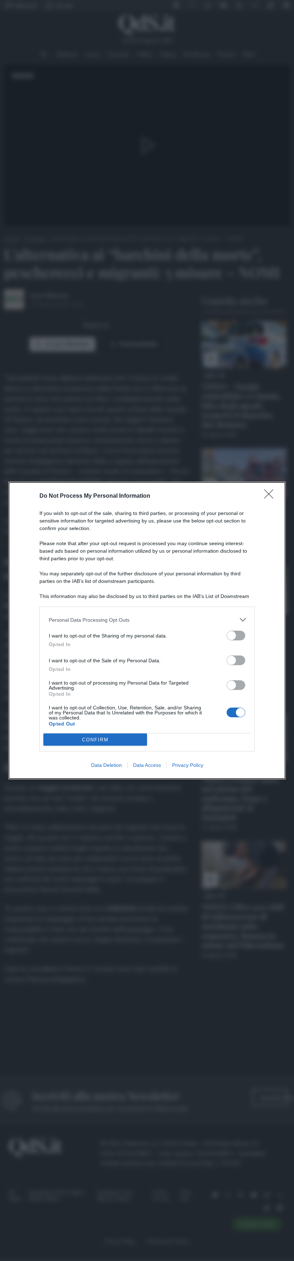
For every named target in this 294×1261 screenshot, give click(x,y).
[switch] (236, 635)
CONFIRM (95, 739)
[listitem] (147, 619)
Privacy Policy (187, 765)
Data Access (147, 765)
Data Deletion (106, 765)
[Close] (271, 496)
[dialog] (147, 630)
